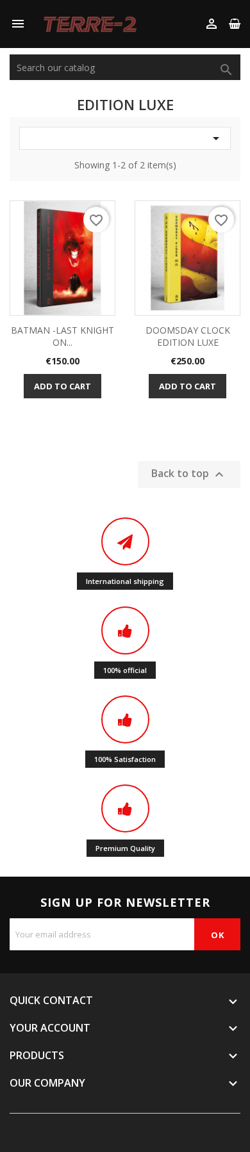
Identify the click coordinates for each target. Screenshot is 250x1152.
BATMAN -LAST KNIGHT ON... (62, 336)
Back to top (189, 475)
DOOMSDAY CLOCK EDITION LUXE (188, 336)
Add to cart (62, 386)
